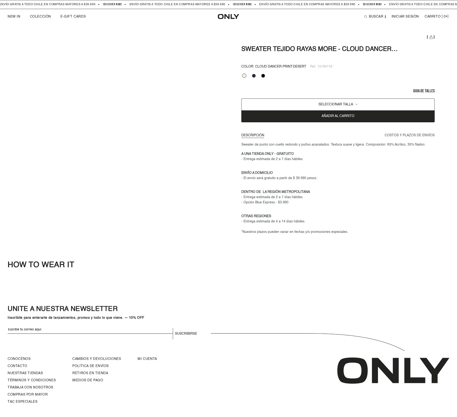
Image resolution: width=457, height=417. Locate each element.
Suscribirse (186, 333)
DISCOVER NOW (112, 4)
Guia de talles (424, 91)
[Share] (431, 37)
